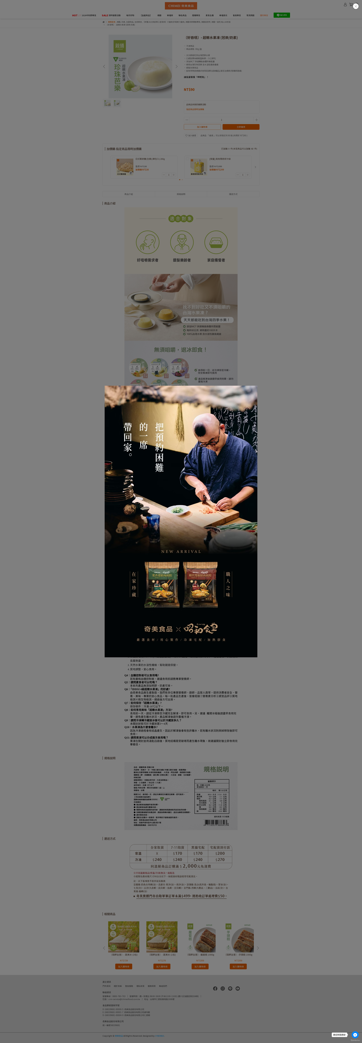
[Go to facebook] (355, 1034)
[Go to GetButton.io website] (355, 1040)
